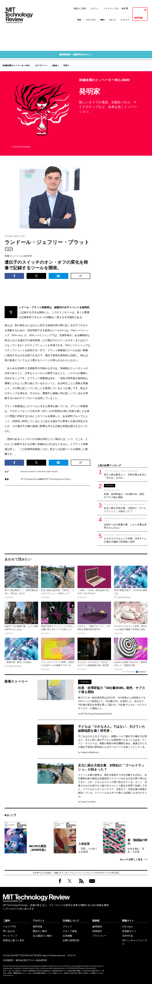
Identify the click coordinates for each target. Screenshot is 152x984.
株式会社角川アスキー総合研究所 (31, 960)
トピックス (91, 20)
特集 (102, 20)
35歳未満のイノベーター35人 (16, 65)
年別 (66, 65)
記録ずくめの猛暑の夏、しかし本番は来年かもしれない (125, 523)
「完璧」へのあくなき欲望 (87, 847)
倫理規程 (97, 926)
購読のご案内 (80, 8)
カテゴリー (41, 65)
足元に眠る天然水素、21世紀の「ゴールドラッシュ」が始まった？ (125, 507)
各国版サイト (129, 931)
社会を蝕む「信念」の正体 (137, 845)
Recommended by (129, 672)
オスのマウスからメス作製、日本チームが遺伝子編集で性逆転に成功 (125, 538)
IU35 (79, 20)
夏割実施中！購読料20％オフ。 (76, 54)
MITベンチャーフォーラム (134, 942)
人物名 (55, 65)
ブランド (67, 926)
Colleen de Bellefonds (90, 752)
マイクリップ (109, 8)
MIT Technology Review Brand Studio (96, 714)
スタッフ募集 (70, 931)
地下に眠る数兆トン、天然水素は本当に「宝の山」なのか (125, 474)
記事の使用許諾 (71, 940)
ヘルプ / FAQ (9, 926)
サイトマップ (10, 935)
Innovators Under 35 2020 (48, 471)
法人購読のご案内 (42, 935)
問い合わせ (9, 931)
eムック (113, 20)
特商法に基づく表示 (13, 940)
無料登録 (138, 18)
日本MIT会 (127, 935)
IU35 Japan (127, 926)
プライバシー (99, 935)
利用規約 (97, 931)
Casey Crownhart (88, 802)
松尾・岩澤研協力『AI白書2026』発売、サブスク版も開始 (125, 491)
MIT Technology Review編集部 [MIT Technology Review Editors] (46, 479)
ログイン (95, 8)
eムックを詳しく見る (131, 859)
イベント (124, 20)
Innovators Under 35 (28, 471)
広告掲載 (67, 935)
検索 (123, 8)
